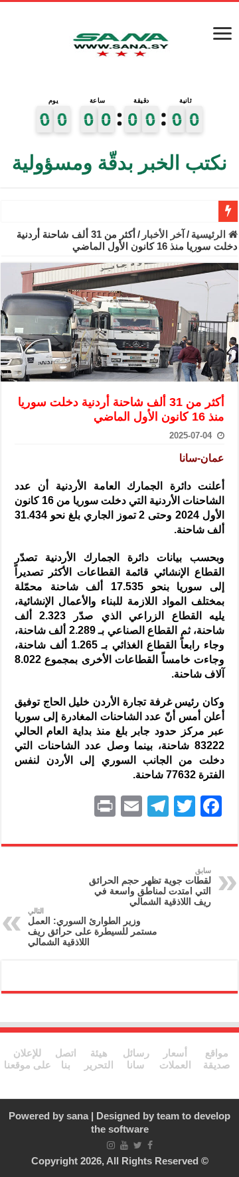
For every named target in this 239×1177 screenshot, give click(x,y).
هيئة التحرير (99, 1058)
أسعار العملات (175, 1058)
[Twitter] (137, 1145)
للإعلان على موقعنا (27, 1058)
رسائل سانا (136, 1058)
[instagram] (111, 1145)
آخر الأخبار (163, 234)
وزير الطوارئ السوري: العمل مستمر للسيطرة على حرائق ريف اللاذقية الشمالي (92, 927)
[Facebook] (150, 1145)
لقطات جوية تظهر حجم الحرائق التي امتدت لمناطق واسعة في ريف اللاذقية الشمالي (150, 886)
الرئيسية (209, 234)
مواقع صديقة (216, 1058)
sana (77, 1115)
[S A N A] (119, 45)
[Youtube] (124, 1145)
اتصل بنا (65, 1058)
